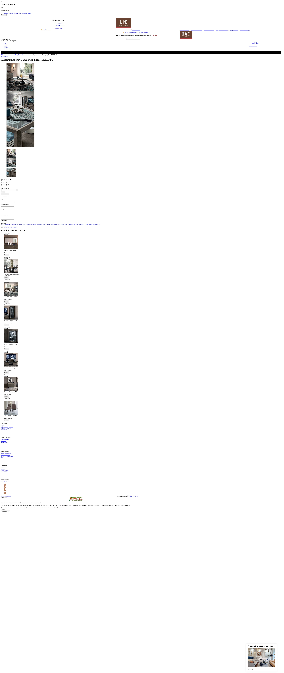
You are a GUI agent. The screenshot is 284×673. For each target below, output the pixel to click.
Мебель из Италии (5, 455)
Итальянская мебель (209, 30)
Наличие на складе (245, 30)
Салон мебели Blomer (6, 496)
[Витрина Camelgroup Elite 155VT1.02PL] (11, 319)
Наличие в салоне (184, 30)
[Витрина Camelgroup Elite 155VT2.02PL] (11, 343)
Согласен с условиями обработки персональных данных (17, 13)
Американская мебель (196, 30)
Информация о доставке (7, 427)
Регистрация (255, 43)
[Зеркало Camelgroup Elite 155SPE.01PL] (11, 249)
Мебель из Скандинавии (7, 456)
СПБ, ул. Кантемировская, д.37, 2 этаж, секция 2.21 (137, 32)
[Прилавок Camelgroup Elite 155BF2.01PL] (11, 390)
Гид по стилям (4, 471)
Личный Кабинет (5, 481)
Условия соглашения (6, 428)
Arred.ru (155, 35)
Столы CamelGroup (86, 224)
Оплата (5, 46)
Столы (52, 224)
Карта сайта (4, 429)
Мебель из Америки (6, 453)
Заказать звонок (136, 30)
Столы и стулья (46, 224)
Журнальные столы (59, 224)
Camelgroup (6, 227)
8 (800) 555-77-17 (58, 28)
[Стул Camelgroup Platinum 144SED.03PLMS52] (11, 414)
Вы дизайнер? (4, 56)
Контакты (6, 47)
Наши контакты (5, 439)
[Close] (1, 1)
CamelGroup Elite (95, 224)
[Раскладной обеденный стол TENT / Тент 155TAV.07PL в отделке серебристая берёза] (11, 272)
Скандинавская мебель (222, 30)
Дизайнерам (7, 48)
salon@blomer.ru (46, 30)
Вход (255, 42)
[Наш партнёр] (75, 501)
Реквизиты (3, 441)
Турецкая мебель (234, 30)
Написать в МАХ (59, 25)
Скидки (3, 469)
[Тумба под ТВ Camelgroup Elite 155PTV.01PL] (11, 366)
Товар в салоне (4, 470)
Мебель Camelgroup (37, 224)
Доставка (6, 44)
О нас (5, 43)
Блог (2, 457)
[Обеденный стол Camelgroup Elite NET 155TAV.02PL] (11, 295)
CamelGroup (67, 224)
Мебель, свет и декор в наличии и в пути (21, 224)
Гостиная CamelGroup (75, 224)
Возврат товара (4, 442)
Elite (15, 227)
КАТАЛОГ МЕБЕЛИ (9, 52)
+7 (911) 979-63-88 (58, 23)
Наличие (12, 227)
